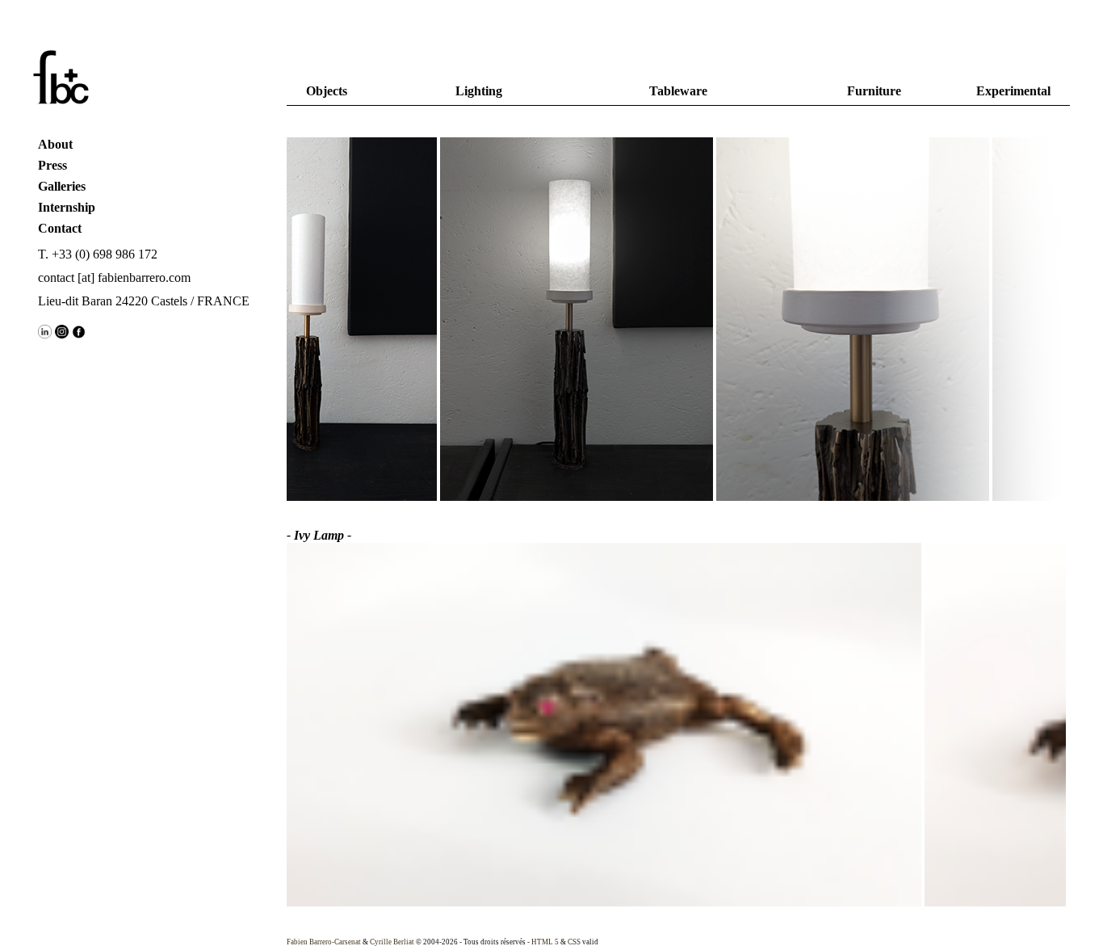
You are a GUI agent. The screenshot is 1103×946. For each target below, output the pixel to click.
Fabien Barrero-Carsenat (324, 942)
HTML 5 (545, 942)
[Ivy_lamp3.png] (839, 320)
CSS (574, 942)
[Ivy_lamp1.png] (287, 320)
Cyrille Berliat (392, 942)
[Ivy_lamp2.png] (563, 320)
